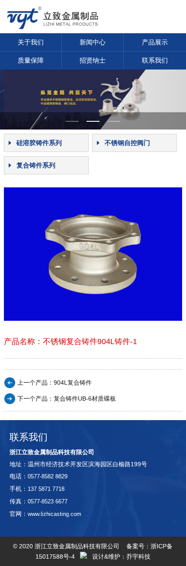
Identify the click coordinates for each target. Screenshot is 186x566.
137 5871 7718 (46, 489)
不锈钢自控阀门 (127, 142)
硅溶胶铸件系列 (39, 142)
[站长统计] (83, 556)
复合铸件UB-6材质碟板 (85, 398)
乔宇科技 (138, 556)
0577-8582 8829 (47, 476)
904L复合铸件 (73, 382)
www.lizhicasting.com (54, 514)
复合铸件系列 (35, 165)
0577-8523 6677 (47, 501)
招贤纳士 (93, 60)
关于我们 (31, 42)
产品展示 (155, 42)
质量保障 (31, 60)
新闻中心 (93, 42)
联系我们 (155, 60)
